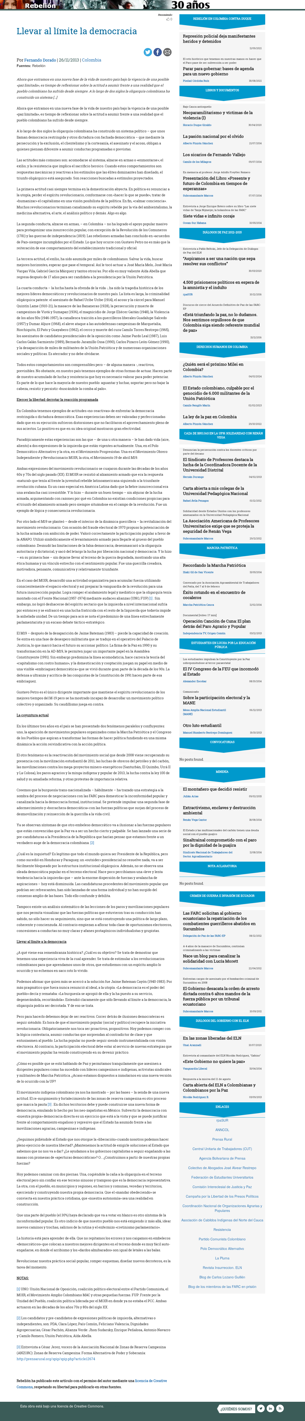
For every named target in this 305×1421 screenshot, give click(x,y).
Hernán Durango (193, 477)
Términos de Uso (118, 1406)
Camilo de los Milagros (197, 161)
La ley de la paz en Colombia (210, 416)
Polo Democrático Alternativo (222, 1248)
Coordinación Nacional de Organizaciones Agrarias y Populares (222, 1208)
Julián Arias (190, 796)
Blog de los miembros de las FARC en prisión (222, 1286)
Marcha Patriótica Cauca (198, 604)
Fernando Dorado (40, 60)
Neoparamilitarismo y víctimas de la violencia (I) (218, 115)
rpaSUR (188, 294)
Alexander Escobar (195, 681)
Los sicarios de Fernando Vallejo (214, 154)
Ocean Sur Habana (194, 223)
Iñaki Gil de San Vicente (198, 572)
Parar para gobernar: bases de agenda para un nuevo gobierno (218, 71)
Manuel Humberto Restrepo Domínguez (207, 732)
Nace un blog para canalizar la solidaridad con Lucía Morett (211, 958)
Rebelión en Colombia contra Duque (222, 18)
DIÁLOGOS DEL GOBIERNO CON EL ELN (222, 1021)
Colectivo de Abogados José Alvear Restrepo (222, 1167)
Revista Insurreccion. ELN (222, 1267)
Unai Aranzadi (192, 1045)
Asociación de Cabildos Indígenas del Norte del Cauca (222, 1220)
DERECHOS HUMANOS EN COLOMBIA (222, 347)
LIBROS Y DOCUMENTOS (222, 90)
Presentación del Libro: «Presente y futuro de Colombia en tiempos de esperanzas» (216, 183)
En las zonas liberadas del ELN (212, 1038)
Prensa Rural (222, 1139)
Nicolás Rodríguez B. (196, 1097)
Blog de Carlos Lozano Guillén (222, 1277)
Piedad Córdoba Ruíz (196, 80)
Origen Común (216, 633)
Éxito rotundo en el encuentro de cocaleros (214, 595)
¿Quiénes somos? (236, 1409)
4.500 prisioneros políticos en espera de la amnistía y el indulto (221, 284)
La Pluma (222, 1258)
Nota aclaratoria (222, 866)
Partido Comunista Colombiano (222, 1239)
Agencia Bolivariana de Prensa (222, 1158)
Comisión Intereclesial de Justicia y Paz (222, 1186)
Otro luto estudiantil (202, 725)
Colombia (91, 60)
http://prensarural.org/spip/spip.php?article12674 (56, 1359)
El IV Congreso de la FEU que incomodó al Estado (221, 671)
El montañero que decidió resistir (215, 789)
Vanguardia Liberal (195, 1068)
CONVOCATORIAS (222, 742)
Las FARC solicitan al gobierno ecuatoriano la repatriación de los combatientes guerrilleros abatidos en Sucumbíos (219, 920)
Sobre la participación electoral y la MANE (216, 700)
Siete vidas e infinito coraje (209, 216)
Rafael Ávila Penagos (196, 500)
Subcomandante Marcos (198, 195)
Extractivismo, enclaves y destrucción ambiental (219, 810)
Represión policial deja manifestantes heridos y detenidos (219, 38)
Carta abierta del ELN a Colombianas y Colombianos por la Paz (219, 1087)
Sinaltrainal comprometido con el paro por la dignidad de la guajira (220, 842)
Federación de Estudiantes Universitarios (222, 1177)
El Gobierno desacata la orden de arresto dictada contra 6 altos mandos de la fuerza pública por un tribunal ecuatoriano (221, 996)
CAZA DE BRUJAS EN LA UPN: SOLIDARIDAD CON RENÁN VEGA (223, 435)
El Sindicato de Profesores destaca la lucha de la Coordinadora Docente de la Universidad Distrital (220, 465)
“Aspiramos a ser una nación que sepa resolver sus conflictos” (219, 261)
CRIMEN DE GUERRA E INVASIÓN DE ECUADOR (222, 896)
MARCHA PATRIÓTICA (222, 548)
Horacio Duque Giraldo (197, 125)
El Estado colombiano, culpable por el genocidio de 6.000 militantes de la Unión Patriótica (218, 393)
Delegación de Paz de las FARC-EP (204, 935)
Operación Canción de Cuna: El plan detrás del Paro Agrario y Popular (217, 623)
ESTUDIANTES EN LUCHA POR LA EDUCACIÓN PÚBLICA (223, 645)
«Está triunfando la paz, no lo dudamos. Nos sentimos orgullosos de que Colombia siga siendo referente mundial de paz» (221, 322)
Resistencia (222, 1229)
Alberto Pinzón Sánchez (198, 143)
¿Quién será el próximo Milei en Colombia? (213, 366)
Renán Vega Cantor (195, 819)
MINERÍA (222, 771)
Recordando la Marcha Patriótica (214, 565)
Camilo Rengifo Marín (196, 405)
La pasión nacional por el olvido (213, 136)
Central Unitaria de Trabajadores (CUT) (222, 1148)
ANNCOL (222, 1129)
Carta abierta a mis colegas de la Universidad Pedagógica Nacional (215, 490)
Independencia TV (194, 633)
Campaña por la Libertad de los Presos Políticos (222, 1196)
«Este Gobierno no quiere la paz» (214, 1061)
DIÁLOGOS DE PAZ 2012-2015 (222, 232)
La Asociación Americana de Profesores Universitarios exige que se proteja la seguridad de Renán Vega (221, 526)
